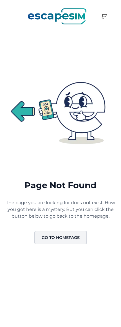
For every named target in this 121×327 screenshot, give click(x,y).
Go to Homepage (61, 237)
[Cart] (104, 16)
